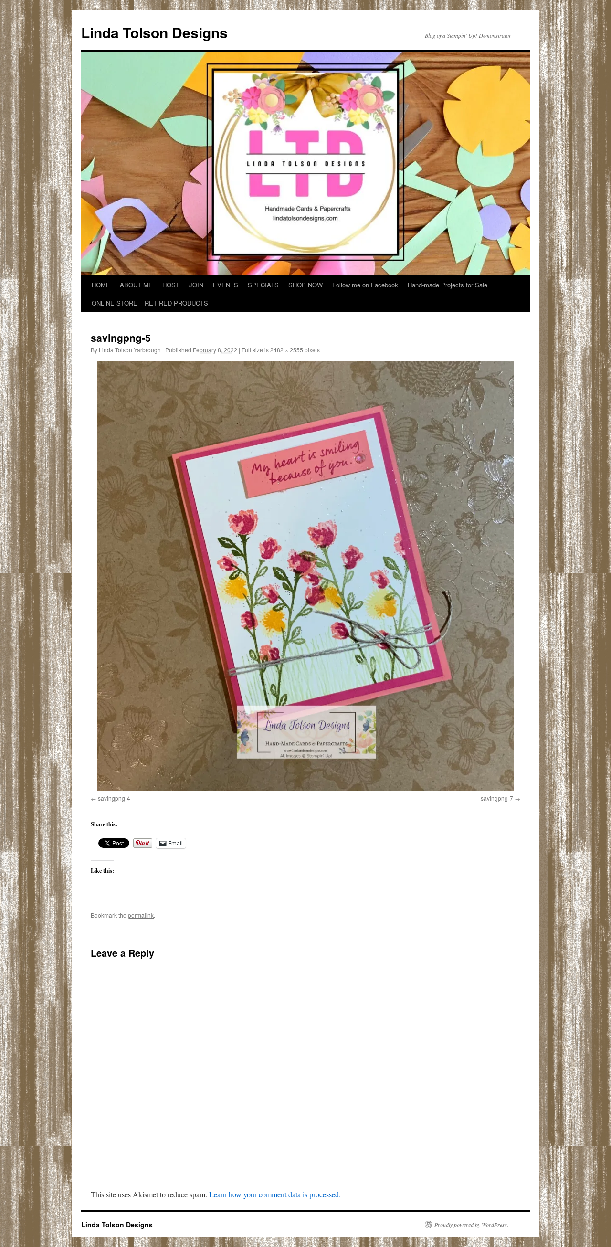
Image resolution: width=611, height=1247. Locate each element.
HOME (101, 284)
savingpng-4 (114, 798)
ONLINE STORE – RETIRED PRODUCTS (150, 302)
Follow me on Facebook (365, 284)
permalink (141, 915)
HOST (170, 284)
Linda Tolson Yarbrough (130, 350)
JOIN (196, 284)
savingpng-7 (497, 798)
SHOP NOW (305, 284)
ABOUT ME (136, 284)
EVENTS (225, 284)
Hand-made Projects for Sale (447, 284)
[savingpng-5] (305, 576)
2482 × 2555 (286, 350)
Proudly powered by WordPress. (471, 1224)
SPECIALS (263, 284)
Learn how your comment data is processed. (275, 1194)
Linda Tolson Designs (154, 32)
